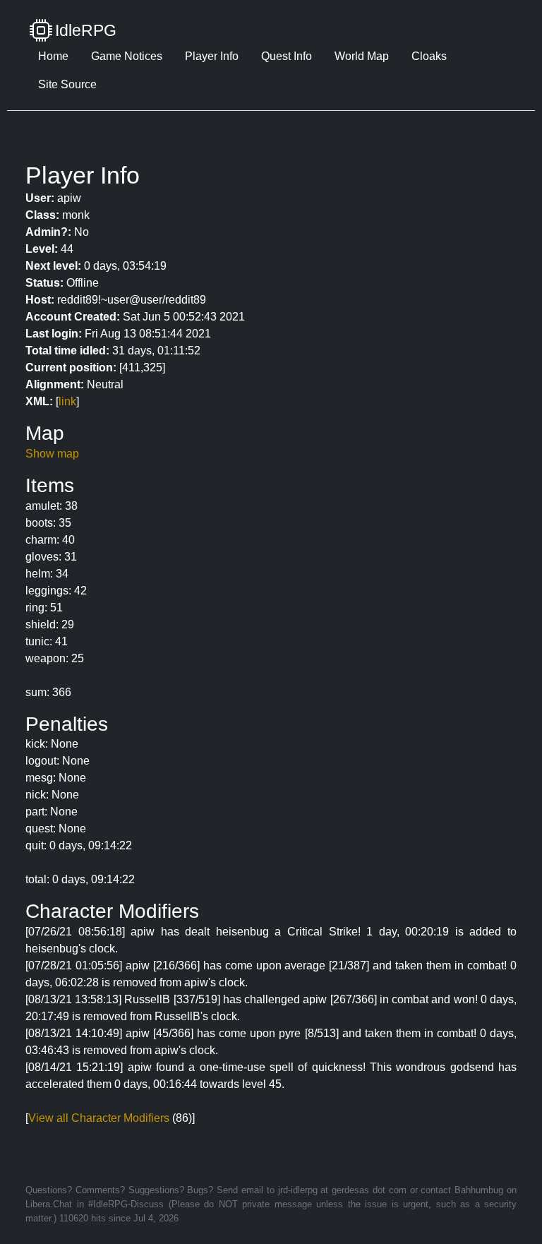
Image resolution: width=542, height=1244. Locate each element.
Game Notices (126, 56)
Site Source (67, 84)
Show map (52, 454)
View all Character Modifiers (98, 1118)
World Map (362, 56)
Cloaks (429, 56)
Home (53, 56)
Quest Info (286, 56)
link (67, 401)
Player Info (212, 56)
